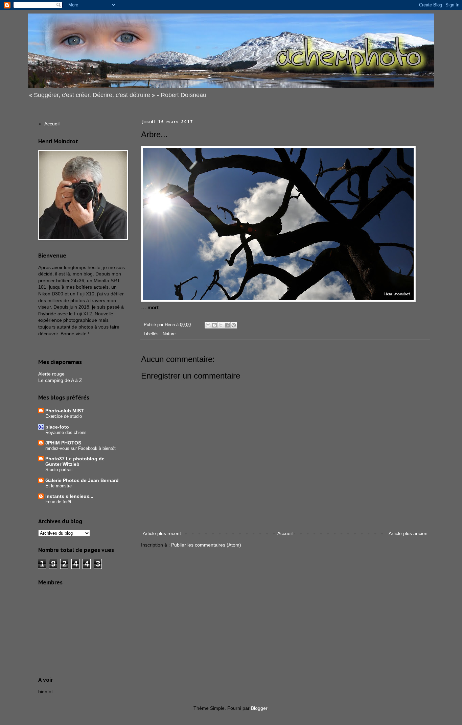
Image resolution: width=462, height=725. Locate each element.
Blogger (259, 708)
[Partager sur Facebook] (227, 325)
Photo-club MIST (64, 410)
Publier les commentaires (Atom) (206, 545)
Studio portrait (59, 469)
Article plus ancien (408, 533)
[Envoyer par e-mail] (208, 325)
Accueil (285, 533)
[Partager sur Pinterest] (233, 325)
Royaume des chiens (66, 432)
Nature (169, 334)
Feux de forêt (58, 501)
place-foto (57, 427)
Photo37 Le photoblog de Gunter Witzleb (75, 461)
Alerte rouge (51, 374)
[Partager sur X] (220, 325)
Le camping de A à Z (60, 380)
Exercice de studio (63, 416)
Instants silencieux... (69, 496)
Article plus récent (162, 533)
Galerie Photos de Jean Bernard (82, 480)
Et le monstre (58, 485)
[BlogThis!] (214, 325)
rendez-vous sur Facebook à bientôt (80, 448)
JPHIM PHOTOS (63, 442)
